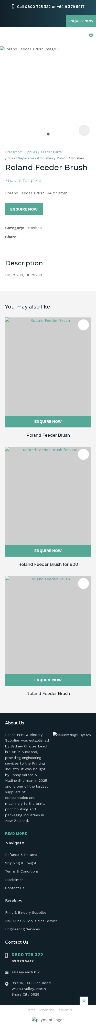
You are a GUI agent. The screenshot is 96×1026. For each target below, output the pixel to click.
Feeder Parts (51, 152)
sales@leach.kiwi (26, 972)
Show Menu (8, 36)
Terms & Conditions (22, 871)
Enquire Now (80, 21)
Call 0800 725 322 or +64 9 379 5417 (50, 6)
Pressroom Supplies (21, 152)
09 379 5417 (23, 961)
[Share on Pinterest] (44, 236)
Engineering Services (22, 929)
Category (14, 228)
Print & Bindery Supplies (26, 912)
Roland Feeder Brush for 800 (48, 564)
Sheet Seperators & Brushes (30, 158)
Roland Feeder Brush (48, 435)
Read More (16, 833)
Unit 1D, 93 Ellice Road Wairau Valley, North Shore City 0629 (31, 988)
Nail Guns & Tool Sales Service (31, 921)
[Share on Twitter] (28, 237)
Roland (62, 158)
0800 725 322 (27, 954)
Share (10, 237)
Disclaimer (14, 880)
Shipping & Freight (20, 863)
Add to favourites (83, 324)
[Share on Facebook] (21, 237)
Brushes (77, 158)
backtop (84, 1001)
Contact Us (14, 888)
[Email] (36, 237)
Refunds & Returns (21, 855)
